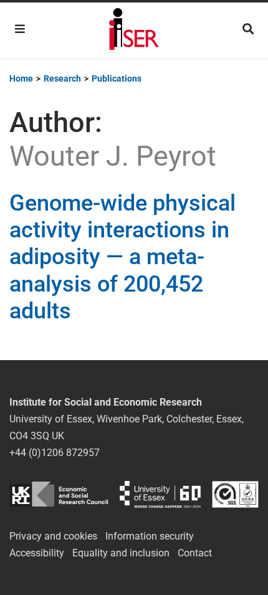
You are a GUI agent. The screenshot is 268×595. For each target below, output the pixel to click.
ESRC (58, 494)
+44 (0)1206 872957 (54, 453)
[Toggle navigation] (20, 28)
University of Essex (160, 494)
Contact (195, 553)
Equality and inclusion (121, 553)
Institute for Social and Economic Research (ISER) (134, 30)
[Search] (248, 28)
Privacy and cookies (53, 536)
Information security (149, 536)
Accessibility (36, 553)
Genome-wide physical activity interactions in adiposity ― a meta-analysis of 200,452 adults (122, 257)
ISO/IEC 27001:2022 (235, 494)
